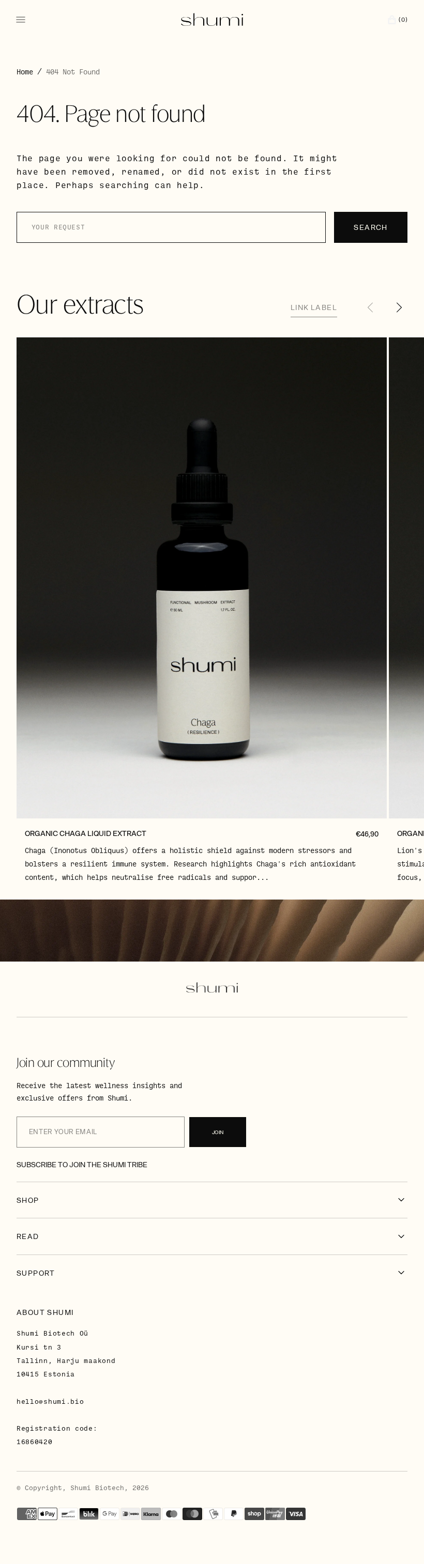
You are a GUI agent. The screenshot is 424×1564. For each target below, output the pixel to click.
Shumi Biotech (97, 1487)
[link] (202, 577)
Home (25, 71)
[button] (394, 19)
